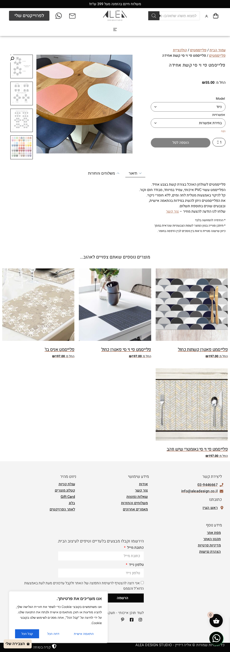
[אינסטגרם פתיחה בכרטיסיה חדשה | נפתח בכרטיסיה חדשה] (139, 620)
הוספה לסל (180, 142)
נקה (223, 131)
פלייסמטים (198, 50)
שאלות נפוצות (137, 496)
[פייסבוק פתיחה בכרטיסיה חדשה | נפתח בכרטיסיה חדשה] (130, 620)
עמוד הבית (218, 50)
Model (220, 98)
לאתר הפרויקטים (62, 509)
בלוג (72, 503)
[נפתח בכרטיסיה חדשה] (59, 15)
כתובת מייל (135, 548)
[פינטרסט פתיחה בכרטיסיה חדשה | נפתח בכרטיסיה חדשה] (121, 620)
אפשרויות (218, 115)
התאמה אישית (84, 634)
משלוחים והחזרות (134, 503)
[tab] (135, 173)
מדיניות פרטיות (209, 545)
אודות (143, 484)
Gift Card (68, 496)
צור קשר (172, 211)
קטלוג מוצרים (65, 490)
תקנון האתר (212, 539)
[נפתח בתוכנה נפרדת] (73, 15)
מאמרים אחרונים (135, 509)
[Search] (153, 15)
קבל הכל (27, 634)
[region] (58, 617)
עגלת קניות (67, 484)
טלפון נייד (136, 565)
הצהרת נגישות (210, 551)
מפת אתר (214, 532)
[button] (115, 30)
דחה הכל (53, 634)
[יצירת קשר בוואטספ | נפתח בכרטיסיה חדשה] (216, 638)
